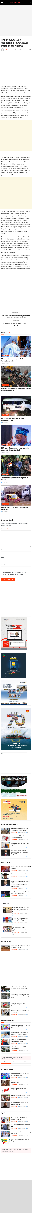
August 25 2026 (22, 847)
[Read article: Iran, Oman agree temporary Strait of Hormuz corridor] (5, 1012)
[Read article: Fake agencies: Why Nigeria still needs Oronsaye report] (5, 1120)
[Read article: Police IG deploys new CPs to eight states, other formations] (5, 894)
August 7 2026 (22, 895)
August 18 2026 (22, 1135)
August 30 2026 (5, 363)
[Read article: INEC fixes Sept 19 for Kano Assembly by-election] (5, 838)
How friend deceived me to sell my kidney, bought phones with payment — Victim (20, 909)
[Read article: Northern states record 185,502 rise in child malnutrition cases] (16, 376)
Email (3, 557)
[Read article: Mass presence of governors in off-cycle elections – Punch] (5, 1076)
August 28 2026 (5, 422)
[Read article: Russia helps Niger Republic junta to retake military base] (5, 948)
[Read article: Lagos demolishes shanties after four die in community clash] (5, 831)
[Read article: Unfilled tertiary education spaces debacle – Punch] (5, 1105)
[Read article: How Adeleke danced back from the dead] (5, 1127)
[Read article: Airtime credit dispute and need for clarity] (5, 1141)
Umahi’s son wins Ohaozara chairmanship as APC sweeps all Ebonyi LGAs (19, 852)
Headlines (5, 355)
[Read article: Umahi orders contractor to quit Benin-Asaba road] (16, 495)
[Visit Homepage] (16, 3)
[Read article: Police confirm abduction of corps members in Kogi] (16, 406)
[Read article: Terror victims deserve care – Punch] (5, 1098)
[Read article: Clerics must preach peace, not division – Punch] (5, 1083)
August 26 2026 (23, 922)
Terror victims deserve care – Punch (20, 1095)
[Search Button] (30, 2)
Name (3, 550)
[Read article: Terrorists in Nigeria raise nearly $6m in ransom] (16, 465)
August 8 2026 (22, 888)
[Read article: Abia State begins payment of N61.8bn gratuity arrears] (5, 1042)
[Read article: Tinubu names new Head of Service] (5, 876)
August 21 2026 (22, 1097)
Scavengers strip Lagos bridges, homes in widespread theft (20, 928)
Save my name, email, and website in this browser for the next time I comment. (14, 573)
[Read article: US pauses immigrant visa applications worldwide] (5, 1005)
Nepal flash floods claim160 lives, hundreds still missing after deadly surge (20, 995)
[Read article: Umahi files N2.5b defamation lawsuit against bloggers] (7, 920)
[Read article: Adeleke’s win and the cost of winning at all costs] (5, 1134)
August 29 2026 (22, 1029)
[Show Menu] (2, 2)
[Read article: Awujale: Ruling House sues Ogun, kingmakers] (5, 845)
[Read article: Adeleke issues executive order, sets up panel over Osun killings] (5, 1027)
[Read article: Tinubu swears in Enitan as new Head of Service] (5, 869)
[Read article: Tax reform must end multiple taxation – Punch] (5, 1090)
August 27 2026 (5, 511)
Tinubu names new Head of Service (20, 874)
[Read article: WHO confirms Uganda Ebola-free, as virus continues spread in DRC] (5, 989)
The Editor (14, 832)
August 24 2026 (22, 856)
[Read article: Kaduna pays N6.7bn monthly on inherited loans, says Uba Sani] (5, 1035)
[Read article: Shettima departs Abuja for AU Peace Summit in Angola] (16, 346)
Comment (4, 529)
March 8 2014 (18, 49)
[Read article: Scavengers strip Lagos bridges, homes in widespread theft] (7, 929)
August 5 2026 (22, 1143)
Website (3, 565)
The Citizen (9, 49)
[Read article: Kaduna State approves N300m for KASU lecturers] (5, 1049)
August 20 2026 (22, 1106)
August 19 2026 (22, 876)
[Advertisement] (16, 20)
